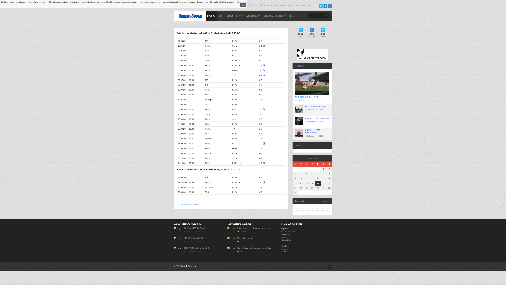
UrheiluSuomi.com (273, 15)
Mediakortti (285, 234)
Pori (261, 5)
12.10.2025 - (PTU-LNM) (315, 106)
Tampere (290, 5)
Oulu (256, 5)
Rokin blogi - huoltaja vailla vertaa (253, 228)
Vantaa (309, 5)
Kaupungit (252, 15)
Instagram (285, 249)
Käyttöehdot (286, 228)
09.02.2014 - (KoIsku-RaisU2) (196, 248)
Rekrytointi (285, 237)
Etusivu (211, 15)
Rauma (266, 5)
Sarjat (230, 15)
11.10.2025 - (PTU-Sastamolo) (312, 131)
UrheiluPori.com (189, 266)
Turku (297, 5)
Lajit (221, 15)
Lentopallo (190, 251)
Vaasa (303, 5)
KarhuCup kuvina (245, 238)
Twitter (284, 252)
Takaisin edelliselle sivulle (187, 204)
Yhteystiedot (286, 240)
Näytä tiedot (242, 2)
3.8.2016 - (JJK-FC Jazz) (194, 228)
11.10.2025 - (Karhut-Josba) (317, 118)
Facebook (285, 246)
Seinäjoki (282, 5)
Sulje (243, 5)
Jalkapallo (301, 100)
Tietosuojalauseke (288, 231)
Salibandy (311, 110)
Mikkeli (251, 5)
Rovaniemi (274, 5)
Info (291, 15)
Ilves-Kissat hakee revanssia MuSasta (255, 248)
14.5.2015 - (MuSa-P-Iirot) (195, 238)
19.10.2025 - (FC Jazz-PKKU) (307, 97)
